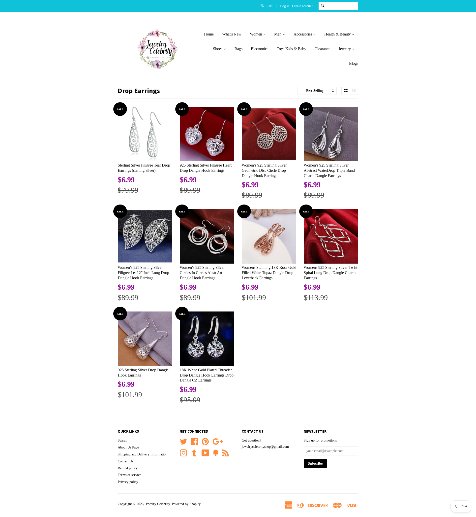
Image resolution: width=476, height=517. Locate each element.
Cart (269, 6)
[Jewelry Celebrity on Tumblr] (194, 452)
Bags (238, 49)
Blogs (353, 63)
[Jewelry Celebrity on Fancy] (215, 452)
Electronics (259, 49)
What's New (231, 34)
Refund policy (128, 468)
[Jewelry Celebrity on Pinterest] (205, 441)
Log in (285, 6)
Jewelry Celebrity (158, 504)
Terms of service (129, 475)
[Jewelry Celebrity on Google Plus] (217, 441)
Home (209, 34)
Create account (302, 6)
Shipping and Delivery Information (142, 454)
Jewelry (345, 49)
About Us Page (128, 447)
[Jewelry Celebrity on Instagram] (183, 452)
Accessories (303, 34)
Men (278, 34)
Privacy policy (128, 482)
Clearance (322, 49)
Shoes (218, 49)
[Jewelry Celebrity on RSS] (225, 452)
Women (256, 34)
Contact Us (125, 461)
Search (122, 440)
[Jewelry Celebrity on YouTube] (205, 452)
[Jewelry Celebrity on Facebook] (194, 441)
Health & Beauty (338, 34)
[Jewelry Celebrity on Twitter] (183, 441)
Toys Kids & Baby (291, 49)
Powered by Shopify (186, 504)
